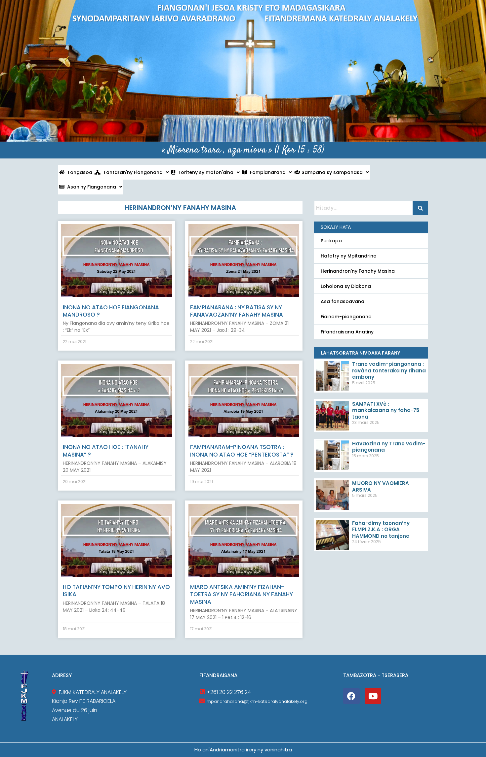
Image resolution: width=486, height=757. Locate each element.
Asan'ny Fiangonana (90, 187)
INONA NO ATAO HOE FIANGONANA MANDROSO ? (111, 311)
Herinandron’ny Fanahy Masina (358, 271)
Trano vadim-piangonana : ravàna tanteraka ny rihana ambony (389, 370)
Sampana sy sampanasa (331, 172)
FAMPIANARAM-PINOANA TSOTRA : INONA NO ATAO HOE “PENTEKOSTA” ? (242, 450)
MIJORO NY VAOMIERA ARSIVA (380, 486)
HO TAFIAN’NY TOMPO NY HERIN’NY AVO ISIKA (116, 590)
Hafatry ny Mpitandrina (349, 256)
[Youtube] (373, 696)
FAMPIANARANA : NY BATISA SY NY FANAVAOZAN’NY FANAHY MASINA (236, 311)
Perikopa (331, 240)
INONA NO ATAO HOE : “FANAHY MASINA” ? (105, 450)
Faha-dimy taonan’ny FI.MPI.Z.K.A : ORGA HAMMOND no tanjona (381, 529)
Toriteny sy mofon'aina (204, 172)
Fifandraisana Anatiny (347, 331)
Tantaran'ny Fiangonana (132, 172)
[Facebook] (351, 696)
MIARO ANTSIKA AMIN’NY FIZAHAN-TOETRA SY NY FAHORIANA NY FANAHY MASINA (241, 594)
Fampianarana (266, 172)
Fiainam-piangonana (346, 316)
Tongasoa (78, 172)
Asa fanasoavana (342, 301)
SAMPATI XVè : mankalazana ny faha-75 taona (385, 410)
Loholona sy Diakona (346, 286)
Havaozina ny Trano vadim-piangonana (388, 447)
